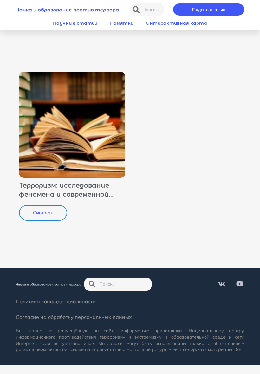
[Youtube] (239, 284)
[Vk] (221, 284)
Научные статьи (75, 23)
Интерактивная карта (176, 23)
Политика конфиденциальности (56, 301)
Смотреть (43, 213)
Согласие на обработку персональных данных (74, 317)
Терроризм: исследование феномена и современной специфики (64, 194)
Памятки (121, 23)
